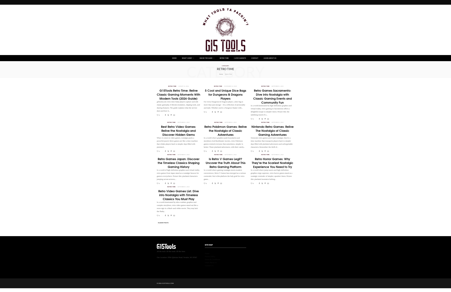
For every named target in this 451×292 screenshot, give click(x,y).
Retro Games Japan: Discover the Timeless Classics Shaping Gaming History (178, 162)
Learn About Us (270, 58)
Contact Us (209, 266)
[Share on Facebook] (165, 115)
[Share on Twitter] (168, 115)
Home (174, 58)
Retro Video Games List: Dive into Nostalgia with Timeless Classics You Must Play (178, 195)
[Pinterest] (171, 115)
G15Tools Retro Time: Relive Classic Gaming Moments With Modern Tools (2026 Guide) (178, 94)
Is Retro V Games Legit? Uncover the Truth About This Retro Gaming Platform (225, 162)
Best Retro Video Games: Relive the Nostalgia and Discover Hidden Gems (178, 130)
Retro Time (224, 58)
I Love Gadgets (240, 58)
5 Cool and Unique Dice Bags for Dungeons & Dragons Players (225, 94)
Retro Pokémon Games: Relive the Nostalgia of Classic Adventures (225, 130)
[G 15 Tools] (225, 29)
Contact (254, 58)
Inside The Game (206, 58)
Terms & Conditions (212, 259)
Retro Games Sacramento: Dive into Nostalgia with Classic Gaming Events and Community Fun (272, 96)
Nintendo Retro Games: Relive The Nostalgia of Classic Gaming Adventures (272, 130)
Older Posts (163, 222)
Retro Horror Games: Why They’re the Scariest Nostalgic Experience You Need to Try (272, 162)
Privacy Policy (210, 256)
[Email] (174, 115)
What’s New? (187, 58)
